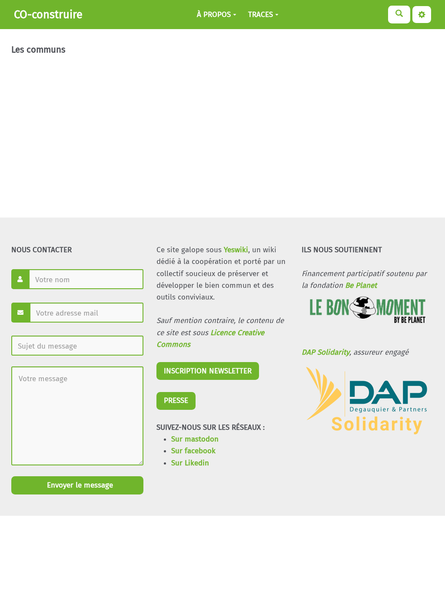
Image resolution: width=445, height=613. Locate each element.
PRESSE (176, 400)
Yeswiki (236, 249)
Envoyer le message (79, 485)
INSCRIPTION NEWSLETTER (208, 371)
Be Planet (361, 285)
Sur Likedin (190, 463)
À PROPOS (214, 14)
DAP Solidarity (325, 352)
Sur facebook (193, 450)
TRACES (260, 14)
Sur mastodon (195, 439)
